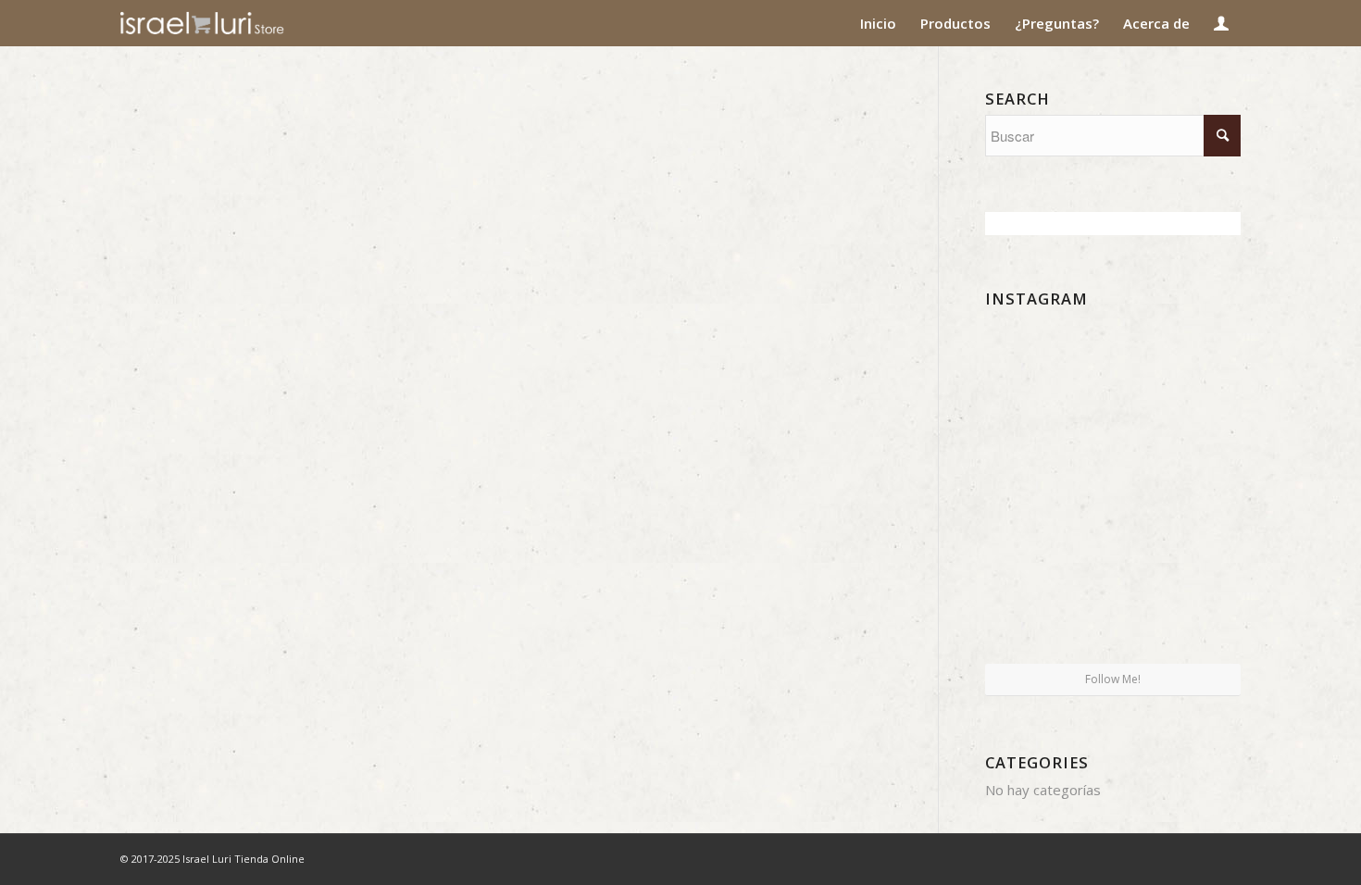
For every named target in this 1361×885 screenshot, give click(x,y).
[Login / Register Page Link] (1221, 23)
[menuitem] (878, 23)
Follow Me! (1113, 679)
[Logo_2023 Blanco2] (235, 23)
